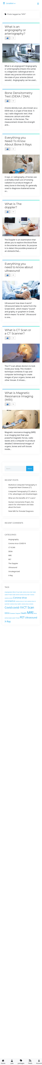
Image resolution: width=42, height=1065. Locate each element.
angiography (8, 592)
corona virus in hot (21, 601)
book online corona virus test (21, 594)
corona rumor (9, 598)
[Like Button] (7, 38)
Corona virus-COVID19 (17, 543)
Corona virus (20, 597)
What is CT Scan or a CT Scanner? (18, 331)
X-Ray (10, 575)
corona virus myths (15, 604)
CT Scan (28, 607)
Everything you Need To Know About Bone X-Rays (18, 141)
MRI (10, 555)
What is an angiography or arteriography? (15, 30)
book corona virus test (25, 592)
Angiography (13, 539)
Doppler (18, 613)
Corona (32, 594)
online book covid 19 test (12, 618)
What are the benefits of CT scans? (21, 498)
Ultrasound (12, 567)
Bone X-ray (16, 592)
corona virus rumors (27, 604)
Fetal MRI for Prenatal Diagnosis (21, 511)
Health (24, 613)
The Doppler (13, 563)
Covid (8, 607)
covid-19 (17, 607)
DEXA (10, 551)
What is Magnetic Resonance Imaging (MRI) (19, 396)
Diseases (12, 613)
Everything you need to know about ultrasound (19, 267)
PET (9, 559)
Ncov (35, 613)
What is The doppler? (13, 205)
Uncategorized (14, 571)
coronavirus (10, 601)
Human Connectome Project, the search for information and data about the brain (21, 504)
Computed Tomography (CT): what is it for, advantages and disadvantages (22, 492)
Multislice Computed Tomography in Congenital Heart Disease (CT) (22, 486)
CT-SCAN (11, 547)
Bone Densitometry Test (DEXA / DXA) (18, 94)
